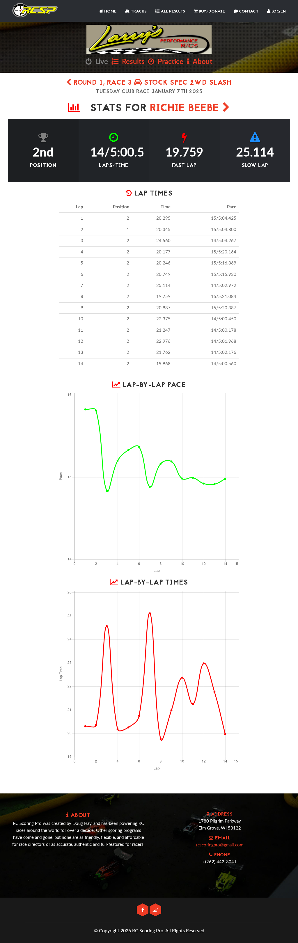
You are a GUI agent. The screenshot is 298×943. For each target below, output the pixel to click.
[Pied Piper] (155, 910)
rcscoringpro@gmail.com (219, 845)
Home (109, 11)
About (200, 61)
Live (100, 61)
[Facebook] (143, 910)
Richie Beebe (186, 109)
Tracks (138, 11)
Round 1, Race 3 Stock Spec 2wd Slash (152, 83)
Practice (168, 61)
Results (131, 61)
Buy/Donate (211, 11)
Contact (248, 11)
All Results (172, 11)
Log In (278, 11)
